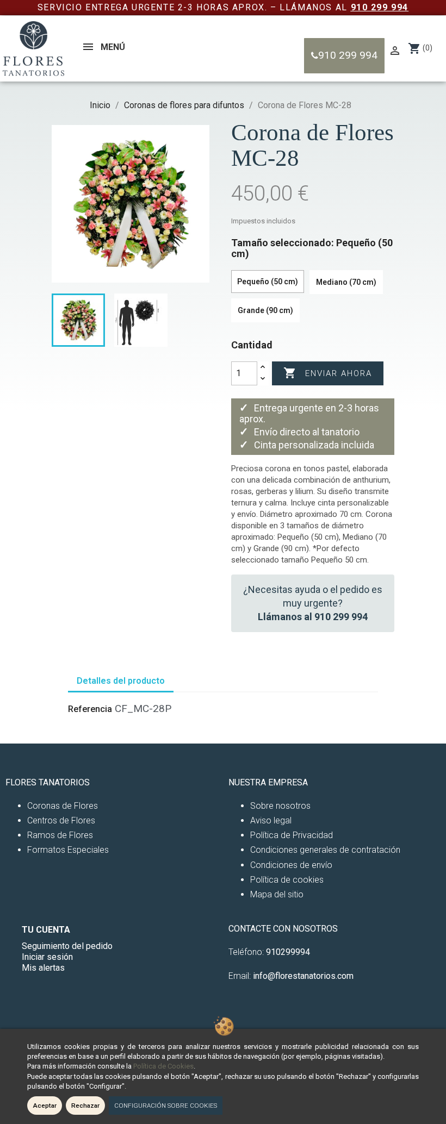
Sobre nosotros (280, 806)
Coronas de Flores (62, 806)
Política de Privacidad (291, 835)
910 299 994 (380, 7)
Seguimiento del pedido (67, 946)
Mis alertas (43, 968)
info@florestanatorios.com (303, 976)
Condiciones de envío (291, 865)
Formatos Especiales (68, 850)
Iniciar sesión (47, 957)
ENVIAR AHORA (327, 372)
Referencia (90, 709)
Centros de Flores (61, 820)
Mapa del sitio (276, 894)
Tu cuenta (46, 930)
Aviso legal (271, 820)
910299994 (288, 952)
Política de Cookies (163, 1066)
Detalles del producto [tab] (121, 681)
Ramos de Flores (60, 835)
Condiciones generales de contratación (325, 850)
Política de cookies (287, 880)
